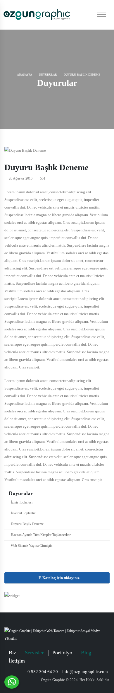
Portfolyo (62, 653)
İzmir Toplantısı (21, 502)
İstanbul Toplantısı (23, 513)
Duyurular (48, 74)
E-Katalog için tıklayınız (59, 578)
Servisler (34, 653)
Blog (86, 653)
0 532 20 (42, 671)
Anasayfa (24, 74)
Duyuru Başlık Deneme (27, 524)
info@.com (85, 671)
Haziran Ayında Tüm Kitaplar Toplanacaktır (41, 535)
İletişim (17, 661)
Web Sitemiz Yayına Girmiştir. (32, 546)
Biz (12, 653)
